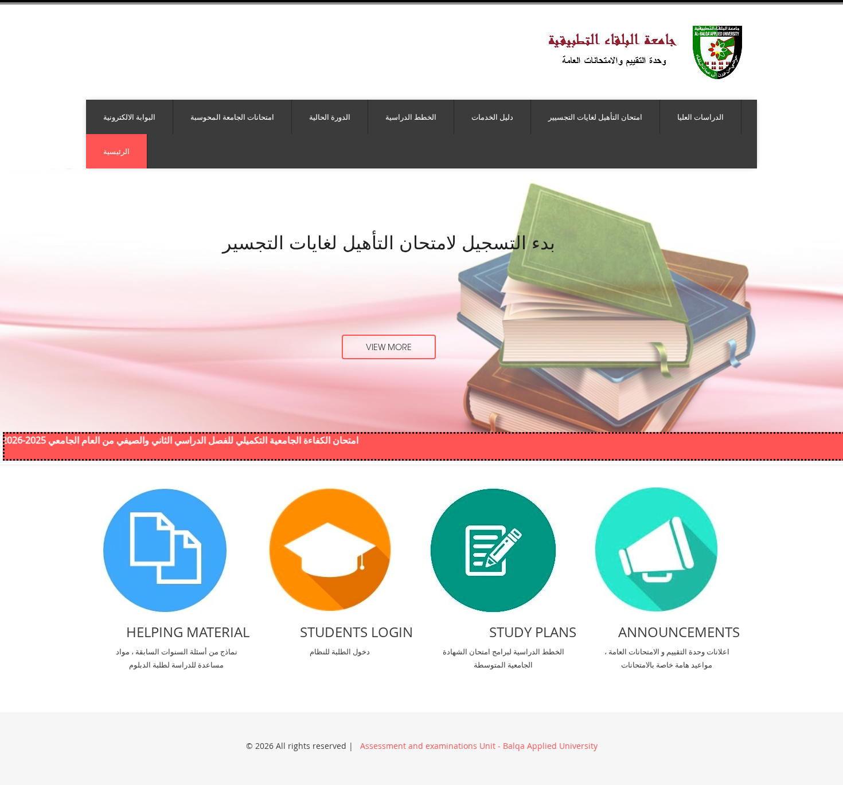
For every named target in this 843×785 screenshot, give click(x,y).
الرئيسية (116, 151)
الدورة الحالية (329, 117)
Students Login (356, 632)
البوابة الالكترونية (129, 117)
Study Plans (532, 632)
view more (389, 346)
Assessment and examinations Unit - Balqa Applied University (478, 745)
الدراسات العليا (700, 117)
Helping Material (187, 632)
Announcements (679, 632)
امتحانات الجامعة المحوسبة (232, 117)
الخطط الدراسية (410, 117)
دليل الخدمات (492, 117)
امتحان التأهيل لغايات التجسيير (595, 117)
